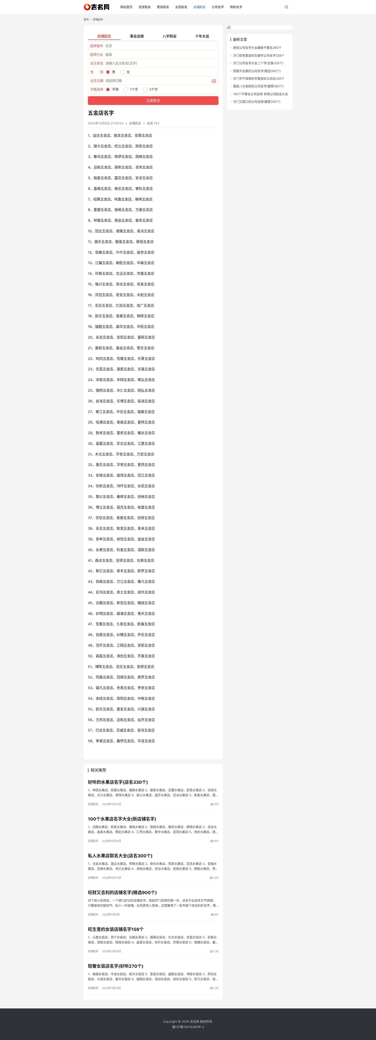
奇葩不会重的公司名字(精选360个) (257, 71)
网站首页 (126, 7)
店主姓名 (96, 63)
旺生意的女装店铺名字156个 (116, 929)
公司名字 (218, 7)
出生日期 (96, 81)
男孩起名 (163, 7)
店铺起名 (199, 7)
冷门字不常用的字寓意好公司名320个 (258, 78)
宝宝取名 (145, 7)
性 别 (96, 72)
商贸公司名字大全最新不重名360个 (257, 47)
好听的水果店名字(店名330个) (118, 782)
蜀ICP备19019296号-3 (188, 1027)
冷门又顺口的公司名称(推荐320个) (256, 101)
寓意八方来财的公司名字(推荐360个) (258, 86)
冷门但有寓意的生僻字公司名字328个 (258, 55)
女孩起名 (181, 7)
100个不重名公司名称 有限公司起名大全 (260, 94)
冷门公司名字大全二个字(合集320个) (258, 63)
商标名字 (236, 7)
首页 (86, 19)
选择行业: (97, 54)
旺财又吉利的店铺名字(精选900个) (122, 892)
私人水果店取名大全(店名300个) (120, 855)
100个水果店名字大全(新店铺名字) (122, 819)
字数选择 (96, 89)
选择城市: (97, 46)
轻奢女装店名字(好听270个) (115, 966)
